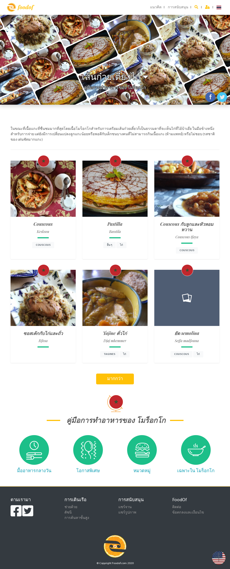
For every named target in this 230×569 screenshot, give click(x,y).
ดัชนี (68, 512)
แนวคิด (155, 7)
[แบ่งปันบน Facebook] (210, 97)
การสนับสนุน (178, 7)
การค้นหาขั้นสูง (76, 518)
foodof (25, 7)
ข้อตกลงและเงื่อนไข (188, 512)
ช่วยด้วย (70, 507)
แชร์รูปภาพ (127, 512)
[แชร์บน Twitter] (222, 97)
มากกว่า (115, 379)
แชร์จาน (125, 507)
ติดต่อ (176, 507)
